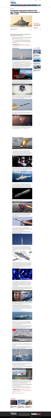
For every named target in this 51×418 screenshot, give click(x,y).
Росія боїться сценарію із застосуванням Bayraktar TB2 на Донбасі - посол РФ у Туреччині (22, 45)
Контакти (33, 6)
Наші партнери (29, 6)
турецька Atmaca (22, 63)
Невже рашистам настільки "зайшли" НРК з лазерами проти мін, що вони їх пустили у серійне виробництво (13, 407)
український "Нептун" (29, 62)
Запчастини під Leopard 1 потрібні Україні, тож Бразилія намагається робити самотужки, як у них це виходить (28, 407)
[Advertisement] (30, 2)
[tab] (35, 48)
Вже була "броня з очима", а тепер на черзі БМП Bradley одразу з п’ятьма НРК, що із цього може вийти (36, 71)
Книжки (26, 6)
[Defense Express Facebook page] (37, 0)
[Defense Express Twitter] (39, 0)
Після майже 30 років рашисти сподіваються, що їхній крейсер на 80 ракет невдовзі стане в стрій (36, 63)
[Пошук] (40, 5)
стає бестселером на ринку (15, 98)
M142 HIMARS (22, 128)
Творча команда (18, 6)
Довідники (24, 6)
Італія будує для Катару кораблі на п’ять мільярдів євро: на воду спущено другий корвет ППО (22, 390)
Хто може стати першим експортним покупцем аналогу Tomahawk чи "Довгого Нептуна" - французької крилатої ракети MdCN (21, 407)
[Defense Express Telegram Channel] (40, 0)
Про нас (14, 6)
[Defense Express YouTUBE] (38, 0)
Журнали (21, 6)
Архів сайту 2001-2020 (37, 6)
